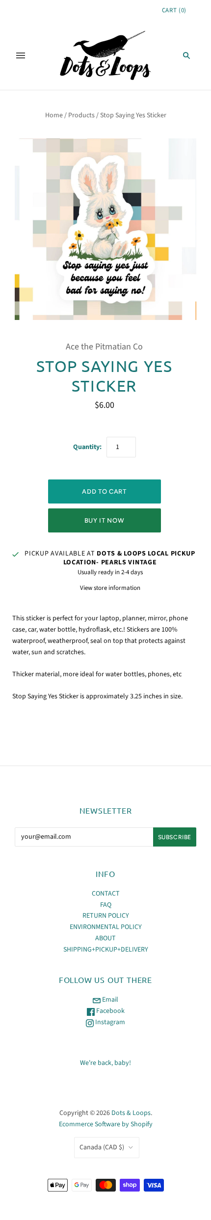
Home (54, 115)
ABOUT (105, 938)
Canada (101, 1147)
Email (109, 1000)
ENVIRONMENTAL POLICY (106, 927)
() (174, 10)
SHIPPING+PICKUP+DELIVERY (105, 950)
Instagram (109, 1022)
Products (81, 115)
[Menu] (20, 55)
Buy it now (104, 520)
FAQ (105, 905)
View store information (110, 587)
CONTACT (106, 894)
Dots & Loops (131, 1113)
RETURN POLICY (105, 916)
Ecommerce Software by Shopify (106, 1124)
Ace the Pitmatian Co (104, 347)
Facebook (110, 1011)
